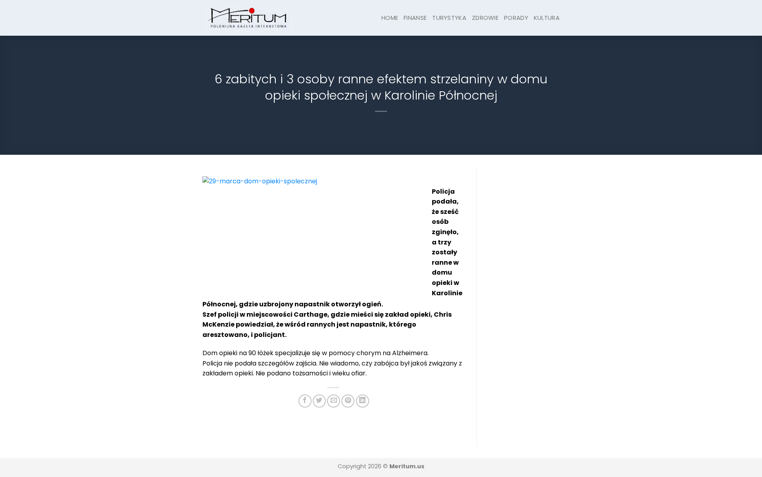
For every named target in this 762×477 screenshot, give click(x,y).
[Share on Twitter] (319, 401)
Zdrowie (485, 17)
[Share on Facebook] (305, 401)
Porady (516, 17)
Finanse (415, 17)
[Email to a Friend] (333, 401)
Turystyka (449, 17)
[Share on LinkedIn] (362, 401)
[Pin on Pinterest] (347, 401)
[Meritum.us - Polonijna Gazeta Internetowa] (247, 17)
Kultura (547, 17)
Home (389, 17)
